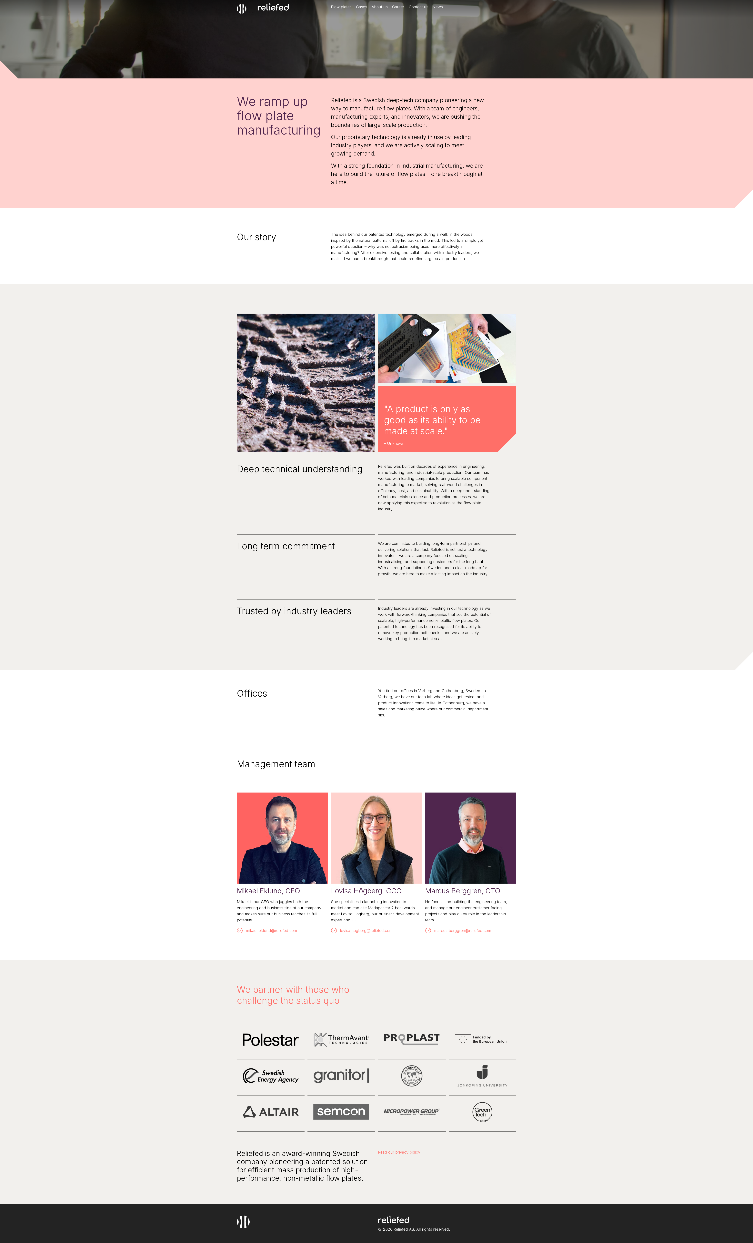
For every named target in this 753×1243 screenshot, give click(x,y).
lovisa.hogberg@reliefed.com (366, 930)
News (438, 7)
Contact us (418, 7)
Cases (361, 7)
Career (398, 7)
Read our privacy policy (399, 1152)
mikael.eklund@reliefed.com (271, 930)
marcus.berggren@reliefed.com (462, 930)
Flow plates (341, 7)
